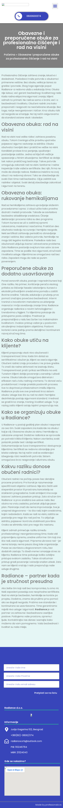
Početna (9, 54)
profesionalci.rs (53, 804)
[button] (55, 6)
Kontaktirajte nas (18, 620)
